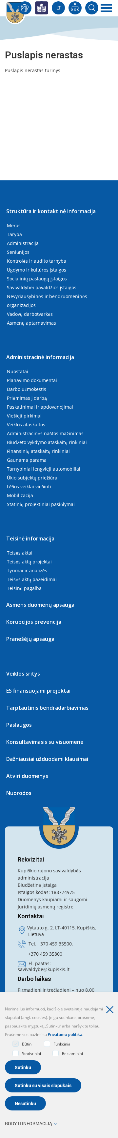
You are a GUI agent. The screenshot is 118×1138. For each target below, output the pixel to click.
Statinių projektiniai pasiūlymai (41, 504)
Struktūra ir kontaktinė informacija (51, 211)
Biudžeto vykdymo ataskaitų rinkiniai (47, 442)
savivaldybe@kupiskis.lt (43, 969)
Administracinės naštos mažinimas (45, 433)
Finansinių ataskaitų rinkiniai (38, 451)
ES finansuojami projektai (38, 690)
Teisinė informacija (30, 538)
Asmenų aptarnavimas (31, 323)
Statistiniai (31, 1053)
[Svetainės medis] (75, 7)
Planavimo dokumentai (32, 380)
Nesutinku (25, 1103)
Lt (58, 7)
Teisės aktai (19, 553)
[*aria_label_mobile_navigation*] (106, 8)
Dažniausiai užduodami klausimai (47, 758)
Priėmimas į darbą (27, 398)
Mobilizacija (20, 495)
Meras (14, 225)
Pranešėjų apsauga (30, 638)
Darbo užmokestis (26, 389)
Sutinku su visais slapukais (43, 1085)
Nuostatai (17, 371)
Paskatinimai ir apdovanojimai (40, 407)
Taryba (14, 234)
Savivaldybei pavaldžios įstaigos (41, 287)
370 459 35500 (56, 944)
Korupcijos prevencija (33, 621)
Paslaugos (19, 724)
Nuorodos (18, 793)
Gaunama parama (27, 460)
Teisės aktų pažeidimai (32, 579)
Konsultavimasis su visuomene (45, 741)
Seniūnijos (18, 252)
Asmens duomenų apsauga (40, 604)
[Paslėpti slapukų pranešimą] (111, 1010)
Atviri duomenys (27, 776)
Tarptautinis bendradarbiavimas (47, 707)
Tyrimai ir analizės (27, 570)
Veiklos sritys (23, 673)
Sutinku (23, 1067)
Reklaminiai (72, 1053)
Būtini (27, 1044)
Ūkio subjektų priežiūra (32, 478)
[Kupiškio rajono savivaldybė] (59, 826)
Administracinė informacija (40, 357)
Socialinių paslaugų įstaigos (37, 278)
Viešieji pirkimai (24, 416)
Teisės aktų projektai (29, 562)
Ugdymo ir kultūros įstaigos (36, 270)
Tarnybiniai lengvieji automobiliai (43, 469)
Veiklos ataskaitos (26, 424)
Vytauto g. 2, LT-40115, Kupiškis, (61, 928)
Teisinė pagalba (24, 588)
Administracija (23, 243)
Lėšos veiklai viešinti (29, 486)
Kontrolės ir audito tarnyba (36, 261)
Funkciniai (62, 1044)
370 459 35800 (46, 954)
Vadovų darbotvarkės (30, 314)
